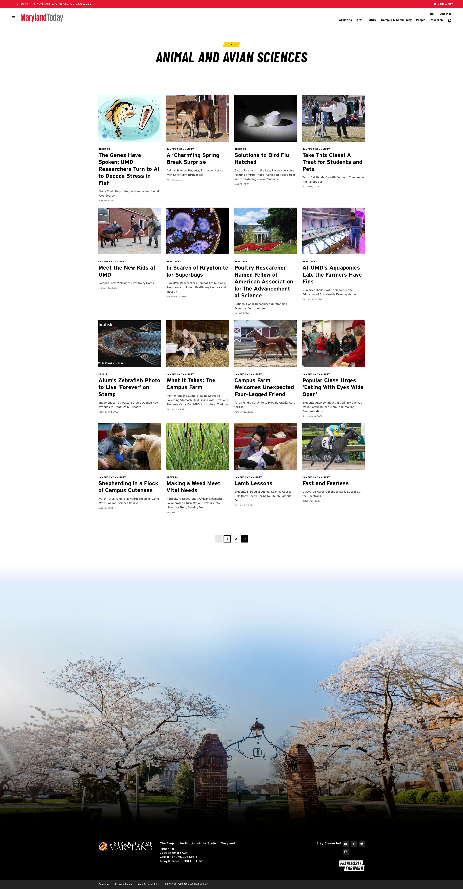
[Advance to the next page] (244, 539)
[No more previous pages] (218, 539)
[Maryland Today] (42, 17)
